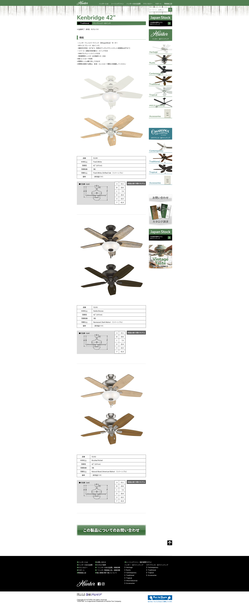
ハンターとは (103, 3)
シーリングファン (117, 3)
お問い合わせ (101, 562)
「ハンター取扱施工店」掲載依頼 (108, 570)
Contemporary (131, 573)
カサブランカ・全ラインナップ (160, 138)
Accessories (130, 583)
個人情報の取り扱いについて (107, 573)
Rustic (128, 570)
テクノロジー (148, 3)
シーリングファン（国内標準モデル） (139, 562)
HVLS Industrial (131, 581)
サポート (158, 3)
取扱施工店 (168, 3)
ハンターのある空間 (133, 3)
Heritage (129, 567)
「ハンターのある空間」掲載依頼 (108, 567)
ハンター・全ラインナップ (160, 39)
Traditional (130, 575)
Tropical (129, 578)
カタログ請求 (101, 565)
